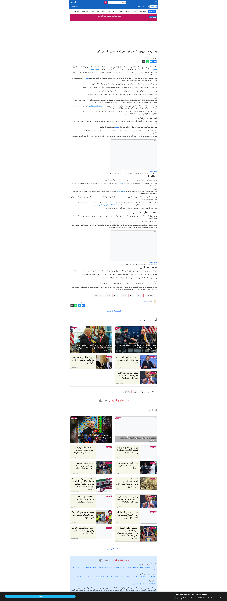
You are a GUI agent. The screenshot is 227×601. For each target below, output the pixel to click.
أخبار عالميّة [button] (152, 11)
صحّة (111, 576)
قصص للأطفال (99, 576)
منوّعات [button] (128, 11)
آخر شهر (135, 584)
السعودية (135, 567)
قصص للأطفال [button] (95, 11)
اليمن (110, 567)
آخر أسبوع (143, 584)
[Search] (105, 2)
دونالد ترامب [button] (149, 296)
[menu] (155, 2)
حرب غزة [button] (139, 296)
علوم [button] (103, 11)
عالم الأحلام (80, 576)
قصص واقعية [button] (85, 11)
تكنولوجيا (122, 576)
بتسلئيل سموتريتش (109, 205)
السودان (128, 567)
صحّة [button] (109, 11)
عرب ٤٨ (94, 567)
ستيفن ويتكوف (95, 69)
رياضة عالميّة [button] (143, 11)
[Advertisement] (113, 35)
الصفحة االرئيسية (113, 548)
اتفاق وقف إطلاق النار (95, 106)
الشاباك (100, 183)
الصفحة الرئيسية (113, 310)
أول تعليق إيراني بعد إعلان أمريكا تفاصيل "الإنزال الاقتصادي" (109, 16)
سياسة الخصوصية (177, 597)
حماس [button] (124, 296)
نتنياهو (146, 123)
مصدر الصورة (153, 171)
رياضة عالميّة (143, 576)
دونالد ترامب (121, 191)
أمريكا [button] (142, 392)
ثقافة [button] (114, 11)
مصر (73, 567)
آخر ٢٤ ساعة (151, 584)
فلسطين (88, 567)
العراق (122, 567)
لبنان (82, 567)
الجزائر (141, 567)
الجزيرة (145, 301)
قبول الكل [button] (40, 596)
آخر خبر (73, 2)
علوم (107, 576)
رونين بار (120, 183)
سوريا (101, 567)
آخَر (154, 569)
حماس (155, 69)
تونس (106, 567)
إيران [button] (135, 392)
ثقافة (110, 512)
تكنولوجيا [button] (121, 11)
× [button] (225, 593)
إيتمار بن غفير (99, 205)
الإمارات (147, 567)
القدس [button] (108, 296)
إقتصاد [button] (135, 11)
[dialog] (113, 596)
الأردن (153, 567)
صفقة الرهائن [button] (98, 296)
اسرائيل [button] (116, 296)
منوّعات (129, 576)
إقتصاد (135, 576)
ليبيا (78, 567)
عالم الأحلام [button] (76, 11)
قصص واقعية (89, 576)
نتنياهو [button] (131, 296)
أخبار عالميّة (118, 328)
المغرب (116, 567)
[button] (106, 400)
